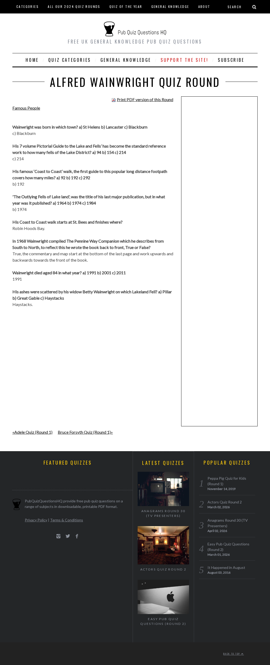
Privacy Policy (36, 520)
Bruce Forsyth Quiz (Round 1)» (85, 432)
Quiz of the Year (125, 6)
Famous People (26, 107)
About (204, 6)
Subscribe (231, 60)
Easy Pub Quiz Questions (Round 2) (163, 621)
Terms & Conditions (66, 520)
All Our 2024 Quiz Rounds (74, 6)
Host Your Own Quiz (36, 19)
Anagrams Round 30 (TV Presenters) (163, 513)
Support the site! (184, 60)
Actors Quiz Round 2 (163, 569)
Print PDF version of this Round (145, 99)
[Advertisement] (219, 182)
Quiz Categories (69, 60)
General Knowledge (170, 6)
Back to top (232, 653)
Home (32, 60)
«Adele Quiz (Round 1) (32, 432)
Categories (27, 6)
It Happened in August (226, 567)
